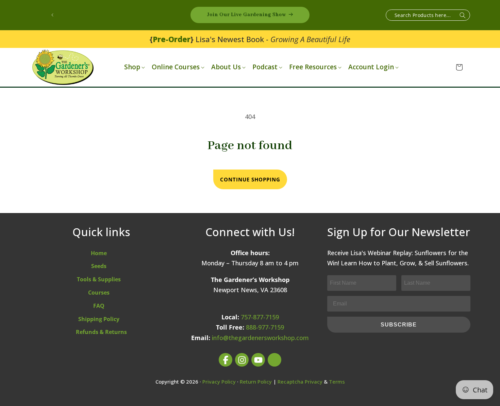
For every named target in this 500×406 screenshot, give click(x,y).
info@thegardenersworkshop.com (260, 338)
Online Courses (176, 67)
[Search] (462, 15)
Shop (132, 67)
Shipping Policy (98, 319)
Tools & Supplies (99, 279)
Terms (337, 381)
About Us (226, 67)
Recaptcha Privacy (300, 381)
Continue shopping (250, 179)
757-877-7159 (260, 317)
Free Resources (313, 67)
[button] (134, 67)
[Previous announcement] (52, 14)
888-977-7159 (265, 327)
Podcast (265, 67)
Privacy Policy (219, 381)
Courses (99, 292)
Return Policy (256, 381)
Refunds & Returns (101, 332)
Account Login (371, 67)
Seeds (98, 266)
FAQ (98, 306)
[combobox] (428, 15)
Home (99, 253)
